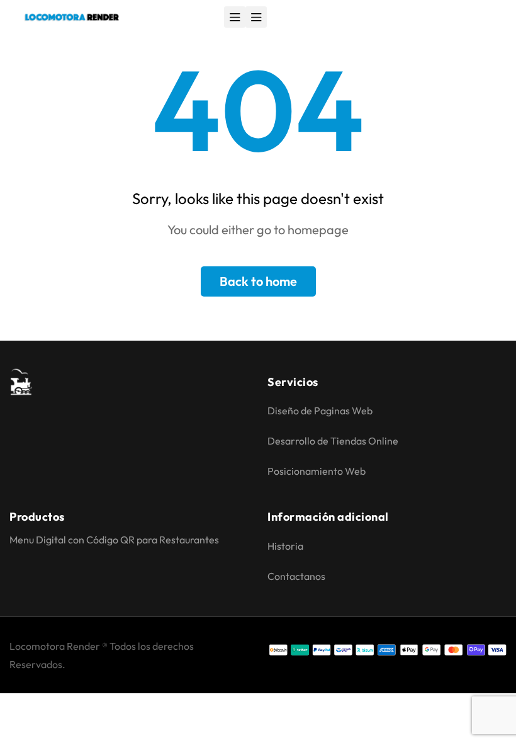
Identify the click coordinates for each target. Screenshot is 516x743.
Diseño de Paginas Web (320, 410)
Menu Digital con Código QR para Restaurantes (114, 539)
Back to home (258, 281)
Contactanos (296, 576)
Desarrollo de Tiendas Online (332, 440)
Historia (285, 546)
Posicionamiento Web (316, 471)
